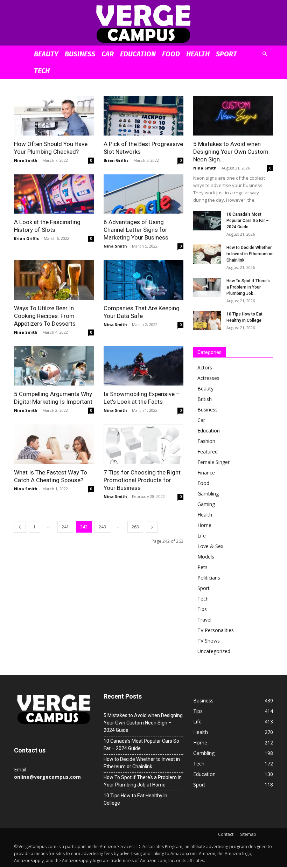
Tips (202, 609)
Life (201, 535)
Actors (204, 367)
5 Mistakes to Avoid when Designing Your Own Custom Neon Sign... (230, 151)
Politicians (208, 577)
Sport (226, 54)
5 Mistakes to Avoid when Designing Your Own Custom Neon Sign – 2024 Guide (143, 723)
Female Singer (213, 462)
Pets (202, 567)
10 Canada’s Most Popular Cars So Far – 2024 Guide (247, 220)
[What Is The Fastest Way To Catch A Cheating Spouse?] (54, 444)
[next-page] (152, 527)
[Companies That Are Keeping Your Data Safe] (143, 280)
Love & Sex (210, 546)
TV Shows (208, 640)
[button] (264, 54)
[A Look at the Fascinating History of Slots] (54, 194)
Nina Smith (25, 160)
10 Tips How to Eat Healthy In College (135, 799)
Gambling (208, 493)
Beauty (46, 54)
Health (198, 54)
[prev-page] (20, 527)
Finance (206, 472)
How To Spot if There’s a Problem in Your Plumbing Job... (248, 287)
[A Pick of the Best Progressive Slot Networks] (143, 116)
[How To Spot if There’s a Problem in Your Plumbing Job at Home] (207, 287)
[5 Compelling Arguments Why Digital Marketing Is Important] (54, 366)
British (204, 399)
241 (65, 527)
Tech (42, 71)
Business (80, 54)
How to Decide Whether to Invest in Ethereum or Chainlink (249, 254)
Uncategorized (213, 651)
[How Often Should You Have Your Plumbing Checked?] (54, 116)
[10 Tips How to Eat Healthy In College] (207, 320)
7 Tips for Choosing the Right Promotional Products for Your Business (142, 480)
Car (108, 54)
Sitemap (248, 834)
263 (135, 527)
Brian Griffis (116, 160)
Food (171, 54)
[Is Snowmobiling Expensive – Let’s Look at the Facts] (143, 366)
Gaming (206, 504)
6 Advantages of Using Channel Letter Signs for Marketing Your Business (136, 230)
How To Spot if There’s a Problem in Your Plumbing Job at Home (143, 781)
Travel (204, 619)
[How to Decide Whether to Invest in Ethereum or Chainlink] (207, 254)
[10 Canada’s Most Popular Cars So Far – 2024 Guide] (207, 220)
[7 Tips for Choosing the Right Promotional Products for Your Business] (143, 444)
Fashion (206, 441)
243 (102, 527)
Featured (207, 451)
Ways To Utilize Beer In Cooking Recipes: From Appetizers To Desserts (45, 316)
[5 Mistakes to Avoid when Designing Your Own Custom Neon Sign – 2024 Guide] (233, 116)
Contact (225, 834)
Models (205, 556)
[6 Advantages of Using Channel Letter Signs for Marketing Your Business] (143, 194)
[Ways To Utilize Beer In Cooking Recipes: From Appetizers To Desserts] (54, 280)
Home (204, 525)
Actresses (208, 378)
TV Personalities (215, 630)
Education (138, 54)
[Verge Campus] (143, 23)
